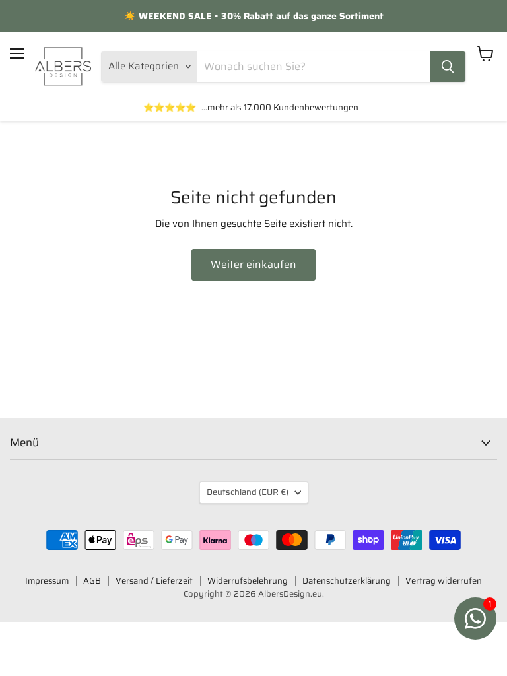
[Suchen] (447, 66)
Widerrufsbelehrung (247, 581)
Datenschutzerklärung (346, 581)
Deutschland (247, 492)
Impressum (47, 581)
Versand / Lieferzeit (154, 581)
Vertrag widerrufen (443, 581)
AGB (92, 581)
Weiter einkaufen (253, 264)
